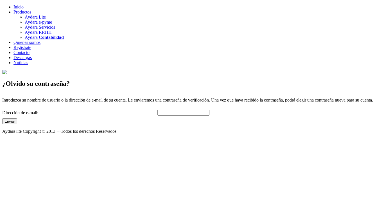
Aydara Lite (35, 17)
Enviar (9, 121)
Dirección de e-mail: (20, 112)
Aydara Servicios (40, 27)
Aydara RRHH (38, 32)
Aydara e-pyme (38, 22)
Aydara (44, 37)
